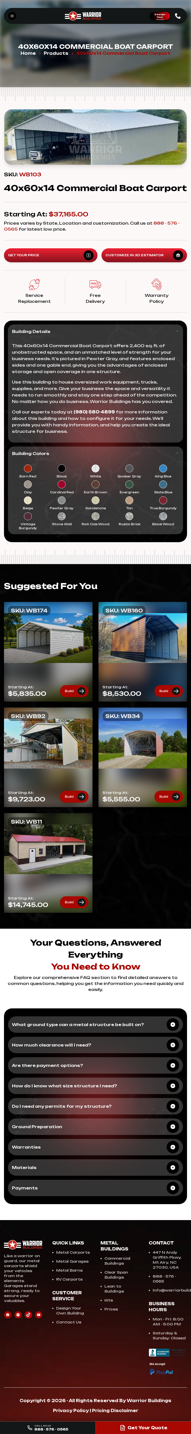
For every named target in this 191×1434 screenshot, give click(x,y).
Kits (108, 1300)
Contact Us (68, 1322)
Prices (111, 1309)
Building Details (31, 331)
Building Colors (30, 453)
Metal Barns (69, 1270)
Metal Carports (73, 1252)
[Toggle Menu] (12, 16)
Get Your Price (23, 255)
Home (28, 53)
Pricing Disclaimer (115, 1410)
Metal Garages (72, 1261)
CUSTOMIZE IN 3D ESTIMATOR (134, 255)
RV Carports (69, 1279)
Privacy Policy (71, 1410)
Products (56, 53)
